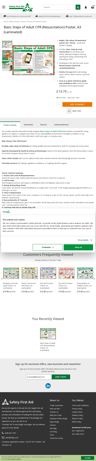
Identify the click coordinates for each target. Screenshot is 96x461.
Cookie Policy (77, 412)
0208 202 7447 (10, 433)
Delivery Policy (77, 415)
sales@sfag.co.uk (11, 437)
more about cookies (14, 459)
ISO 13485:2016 (78, 431)
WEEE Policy (76, 422)
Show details (83, 240)
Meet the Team (56, 415)
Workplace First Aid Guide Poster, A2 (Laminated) (10, 285)
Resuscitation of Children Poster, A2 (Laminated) (84, 285)
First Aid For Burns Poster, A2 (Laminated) (66, 285)
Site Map (53, 428)
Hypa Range (54, 422)
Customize (46, 247)
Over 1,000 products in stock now (80, 16)
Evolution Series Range (58, 418)
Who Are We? (55, 409)
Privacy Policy (77, 409)
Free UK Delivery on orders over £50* (18, 16)
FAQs (52, 435)
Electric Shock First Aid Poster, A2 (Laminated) (29, 285)
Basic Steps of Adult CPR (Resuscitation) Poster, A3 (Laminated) (47, 346)
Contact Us (54, 412)
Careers (53, 425)
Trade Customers (56, 405)
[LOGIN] (86, 7)
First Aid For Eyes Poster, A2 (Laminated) (46, 285)
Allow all (78, 247)
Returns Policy (77, 418)
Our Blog (53, 431)
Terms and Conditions (80, 405)
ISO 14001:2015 (78, 434)
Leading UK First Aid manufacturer (49, 16)
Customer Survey (56, 438)
